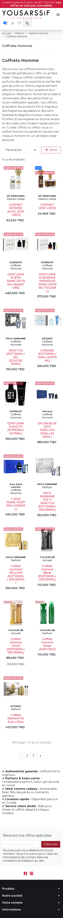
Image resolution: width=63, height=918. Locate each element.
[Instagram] (31, 873)
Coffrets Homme (17, 46)
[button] (58, 14)
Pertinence (21, 150)
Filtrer (51, 150)
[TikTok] (37, 873)
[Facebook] (25, 873)
